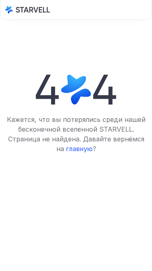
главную (79, 149)
